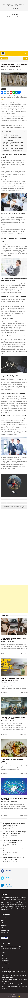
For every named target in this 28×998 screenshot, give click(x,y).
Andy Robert (13, 682)
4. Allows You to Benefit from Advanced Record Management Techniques (14, 140)
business (3, 99)
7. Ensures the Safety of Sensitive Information (14, 145)
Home (4, 4)
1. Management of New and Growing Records (12, 134)
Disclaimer (15, 4)
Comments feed (5, 960)
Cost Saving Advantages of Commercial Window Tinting (14, 507)
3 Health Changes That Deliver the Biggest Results (12, 760)
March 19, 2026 (5, 763)
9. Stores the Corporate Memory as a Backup (14, 148)
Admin (19, 69)
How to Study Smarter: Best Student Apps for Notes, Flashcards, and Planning (13, 679)
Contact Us (10, 6)
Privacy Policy (21, 4)
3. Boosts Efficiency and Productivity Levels (12, 137)
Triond (19, 996)
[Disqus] (14, 529)
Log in (3, 955)
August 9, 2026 (5, 641)
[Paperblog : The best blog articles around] (4, 938)
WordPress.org (5, 963)
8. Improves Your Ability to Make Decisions (13, 147)
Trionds (14, 14)
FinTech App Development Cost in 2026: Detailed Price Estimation (14, 798)
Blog (3, 920)
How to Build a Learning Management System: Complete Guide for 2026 (13, 718)
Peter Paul (12, 720)
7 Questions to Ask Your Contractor (11, 503)
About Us (9, 4)
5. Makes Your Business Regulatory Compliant (14, 142)
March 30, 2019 (11, 69)
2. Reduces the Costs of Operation (10, 135)
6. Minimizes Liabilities (9, 143)
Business (3, 88)
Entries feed (4, 958)
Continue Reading (23, 653)
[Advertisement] (14, 37)
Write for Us (17, 6)
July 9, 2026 (5, 682)
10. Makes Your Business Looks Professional (13, 150)
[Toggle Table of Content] (24, 132)
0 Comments (5, 653)
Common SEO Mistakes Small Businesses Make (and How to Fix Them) (13, 638)
